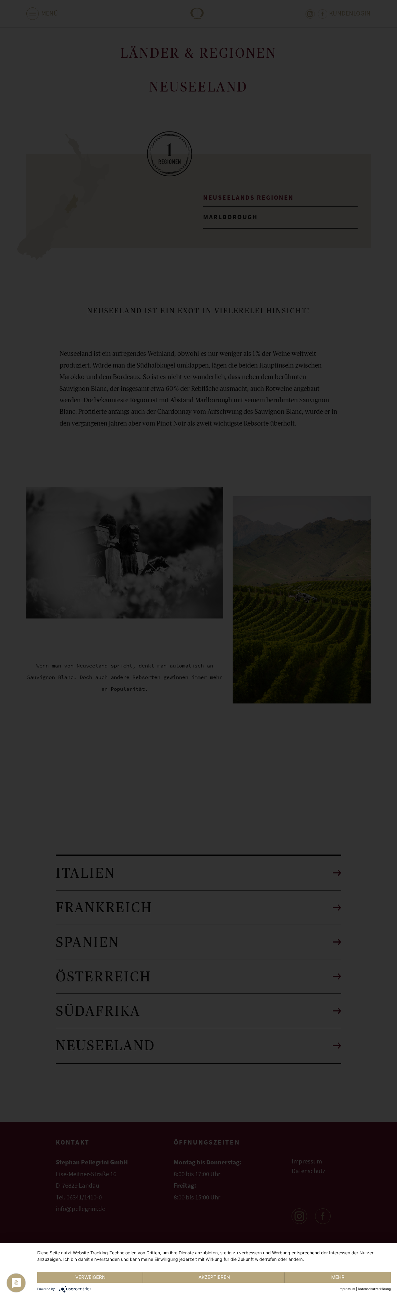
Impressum (347, 1289)
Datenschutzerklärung (374, 1289)
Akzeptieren (214, 1277)
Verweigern (90, 1277)
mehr (338, 1277)
